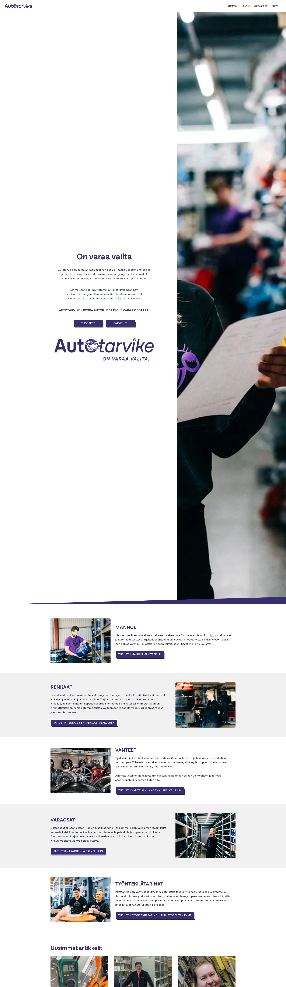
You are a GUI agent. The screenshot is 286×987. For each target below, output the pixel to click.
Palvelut (245, 5)
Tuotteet (232, 5)
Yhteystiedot (261, 5)
